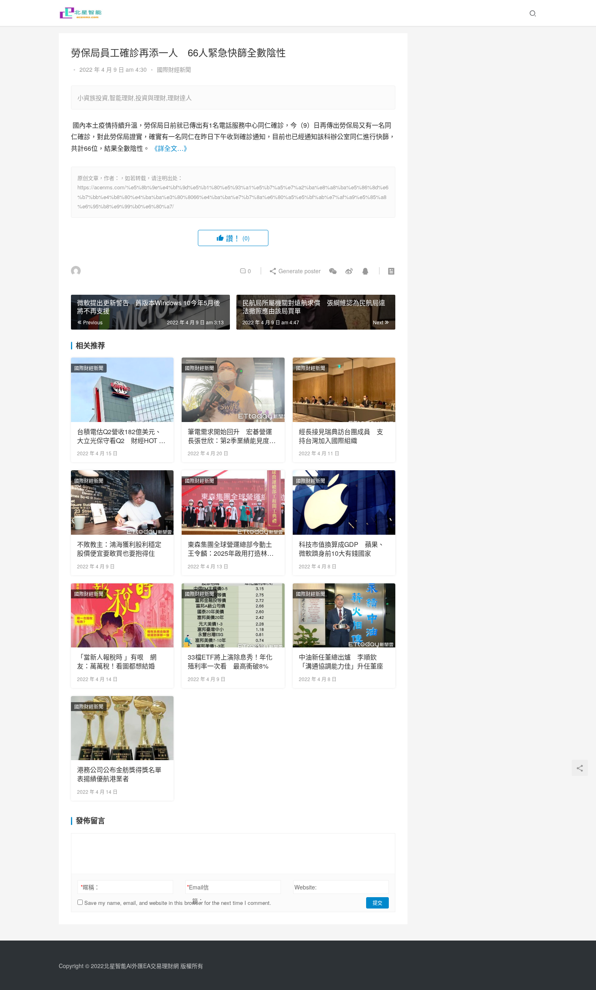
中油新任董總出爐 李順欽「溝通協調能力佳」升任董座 (341, 662)
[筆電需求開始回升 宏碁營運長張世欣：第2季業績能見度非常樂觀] (233, 390)
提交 (377, 902)
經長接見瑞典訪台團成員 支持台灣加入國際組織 (341, 436)
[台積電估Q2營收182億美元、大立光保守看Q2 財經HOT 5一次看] (122, 390)
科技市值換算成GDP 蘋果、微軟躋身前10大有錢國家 (341, 549)
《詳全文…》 (170, 148)
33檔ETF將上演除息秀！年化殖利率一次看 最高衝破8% (230, 662)
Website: (305, 887)
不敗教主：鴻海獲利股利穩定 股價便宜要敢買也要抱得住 (122, 549)
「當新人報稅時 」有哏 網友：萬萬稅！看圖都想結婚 (117, 662)
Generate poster (299, 271)
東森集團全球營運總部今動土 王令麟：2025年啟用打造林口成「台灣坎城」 (233, 549)
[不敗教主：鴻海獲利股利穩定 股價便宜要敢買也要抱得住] (122, 502)
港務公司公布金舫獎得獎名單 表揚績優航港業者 (122, 774)
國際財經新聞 (174, 69)
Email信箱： (198, 894)
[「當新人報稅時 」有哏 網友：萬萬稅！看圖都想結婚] (122, 615)
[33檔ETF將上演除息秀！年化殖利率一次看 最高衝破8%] (233, 615)
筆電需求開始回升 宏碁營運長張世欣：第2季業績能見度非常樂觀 (232, 436)
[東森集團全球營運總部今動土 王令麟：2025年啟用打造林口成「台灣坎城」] (233, 502)
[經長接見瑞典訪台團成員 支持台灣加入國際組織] (344, 390)
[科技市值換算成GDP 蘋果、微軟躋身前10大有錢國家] (344, 502)
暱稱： (90, 887)
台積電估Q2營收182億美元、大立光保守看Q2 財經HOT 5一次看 (120, 436)
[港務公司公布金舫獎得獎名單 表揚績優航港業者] (122, 728)
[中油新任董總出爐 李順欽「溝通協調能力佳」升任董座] (344, 615)
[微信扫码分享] (333, 271)
